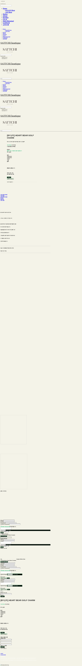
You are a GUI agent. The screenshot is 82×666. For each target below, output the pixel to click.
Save (8, 578)
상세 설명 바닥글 (3, 196)
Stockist (5, 18)
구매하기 (2, 596)
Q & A (5, 19)
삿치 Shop (8, 12)
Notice (5, 14)
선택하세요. (9, 156)
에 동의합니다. (8, 526)
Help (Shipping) (8, 21)
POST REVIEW (3, 536)
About (5, 16)
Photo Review (5, 533)
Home (5, 8)
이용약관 (1, 653)
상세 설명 (2, 195)
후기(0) (1, 198)
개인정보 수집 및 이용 (5, 526)
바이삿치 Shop (10, 10)
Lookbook (6, 23)
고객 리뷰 (6, 25)
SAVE (2, 532)
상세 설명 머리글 (3, 194)
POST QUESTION (4, 561)
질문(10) (2, 199)
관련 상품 (2, 200)
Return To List (3, 578)
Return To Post (3, 589)
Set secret (2, 576)
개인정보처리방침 (3, 654)
